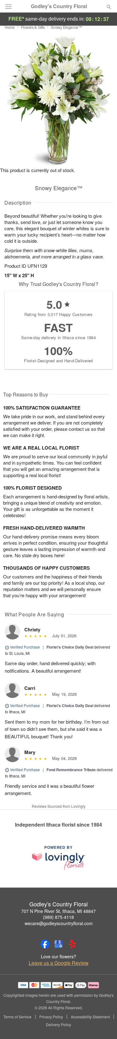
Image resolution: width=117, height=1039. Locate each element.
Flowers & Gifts (33, 27)
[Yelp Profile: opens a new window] (72, 944)
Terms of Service (17, 1017)
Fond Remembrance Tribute (71, 769)
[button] (104, 1025)
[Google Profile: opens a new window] (58, 944)
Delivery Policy (58, 1024)
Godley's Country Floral (59, 6)
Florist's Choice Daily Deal (69, 647)
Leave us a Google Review (59, 963)
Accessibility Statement (90, 1017)
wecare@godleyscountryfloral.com (59, 923)
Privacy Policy (51, 1017)
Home (10, 27)
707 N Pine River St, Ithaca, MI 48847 (58, 911)
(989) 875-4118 (58, 917)
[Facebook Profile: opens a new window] (45, 944)
